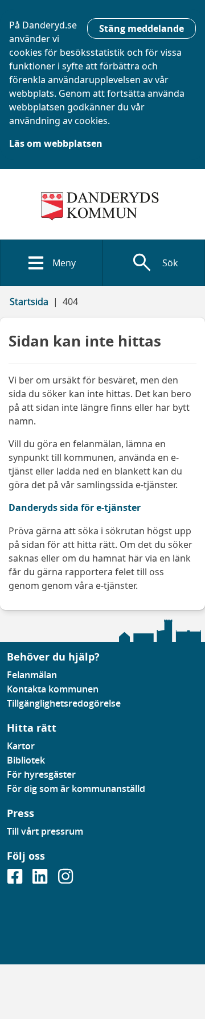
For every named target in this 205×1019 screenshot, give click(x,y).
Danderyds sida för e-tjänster (75, 507)
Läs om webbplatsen (55, 143)
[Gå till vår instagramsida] (65, 879)
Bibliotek (26, 760)
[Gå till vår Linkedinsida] (41, 879)
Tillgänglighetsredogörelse (64, 703)
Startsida (29, 301)
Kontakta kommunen (53, 689)
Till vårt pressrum (45, 831)
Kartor (21, 746)
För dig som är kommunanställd (76, 788)
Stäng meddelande (141, 28)
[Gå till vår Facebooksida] (16, 879)
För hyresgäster (41, 774)
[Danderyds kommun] (102, 206)
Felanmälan (32, 675)
